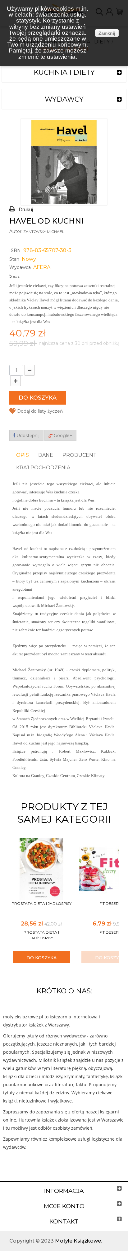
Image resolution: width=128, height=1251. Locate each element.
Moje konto (64, 1206)
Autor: (15, 231)
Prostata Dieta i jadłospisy (41, 903)
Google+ (62, 435)
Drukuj (26, 209)
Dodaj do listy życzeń (40, 411)
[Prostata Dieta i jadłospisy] (41, 868)
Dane (45, 455)
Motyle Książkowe (78, 1241)
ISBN (15, 250)
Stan (14, 259)
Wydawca (20, 267)
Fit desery (110, 903)
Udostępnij (27, 435)
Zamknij (106, 33)
